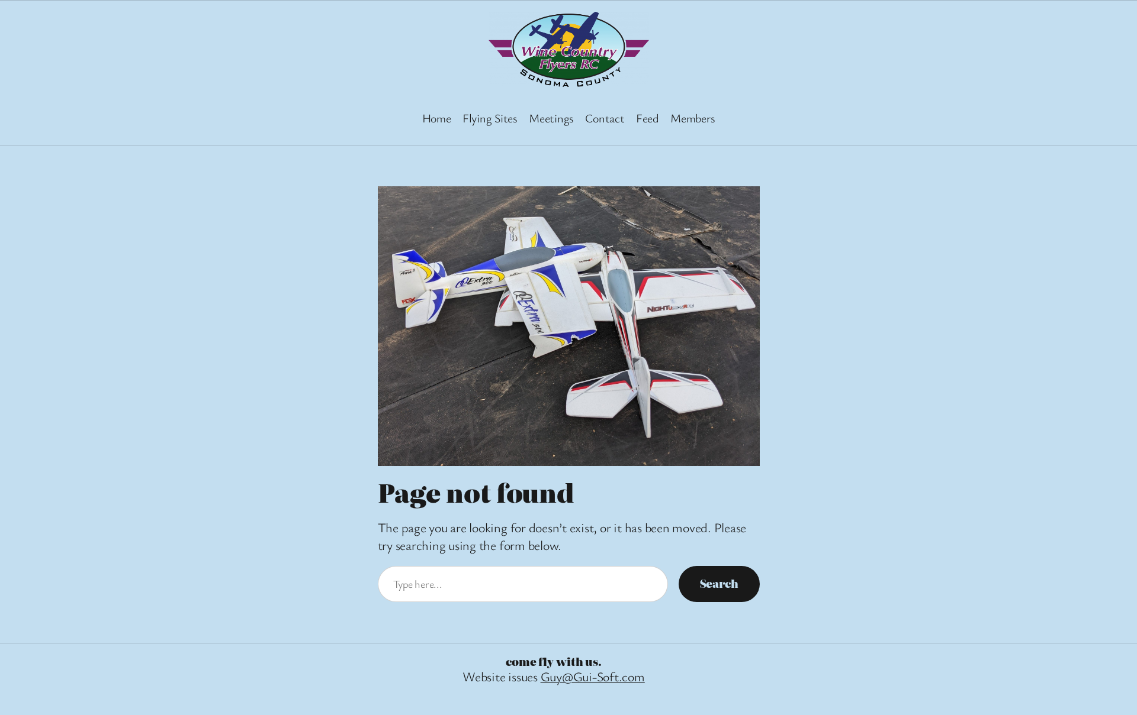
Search (719, 583)
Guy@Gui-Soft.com (593, 676)
